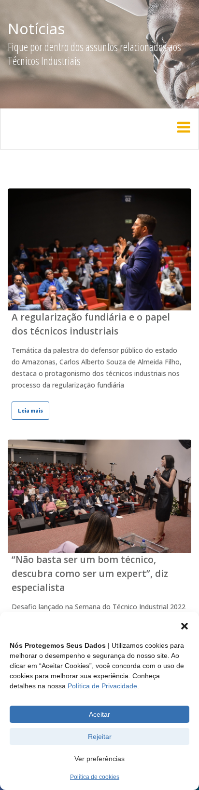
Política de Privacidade (102, 686)
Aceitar (99, 714)
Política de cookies (94, 777)
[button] (184, 626)
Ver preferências (99, 759)
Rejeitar (100, 736)
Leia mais (30, 410)
